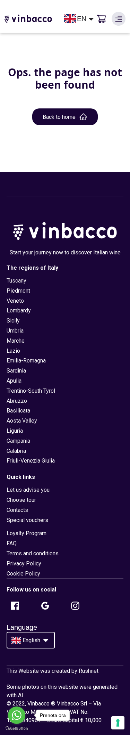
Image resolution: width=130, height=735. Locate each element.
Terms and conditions (33, 553)
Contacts (17, 510)
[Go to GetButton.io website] (17, 728)
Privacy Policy (24, 563)
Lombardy (19, 310)
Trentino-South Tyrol (31, 390)
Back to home (59, 117)
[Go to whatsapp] (16, 715)
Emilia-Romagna (26, 360)
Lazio (13, 351)
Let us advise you (28, 490)
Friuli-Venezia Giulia (31, 460)
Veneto (15, 300)
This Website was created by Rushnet (52, 671)
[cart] (101, 19)
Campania (18, 441)
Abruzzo (17, 401)
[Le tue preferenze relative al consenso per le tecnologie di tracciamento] (117, 722)
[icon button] (118, 19)
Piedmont (18, 290)
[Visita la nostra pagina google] (45, 605)
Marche (16, 340)
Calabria (16, 451)
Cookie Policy (23, 573)
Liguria (15, 430)
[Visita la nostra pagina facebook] (15, 605)
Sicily (13, 320)
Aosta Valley (22, 420)
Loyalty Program (26, 533)
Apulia (14, 380)
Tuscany (16, 280)
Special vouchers (27, 520)
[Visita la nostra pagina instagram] (75, 605)
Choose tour (21, 500)
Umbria (15, 330)
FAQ (12, 543)
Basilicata (18, 410)
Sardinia (16, 370)
